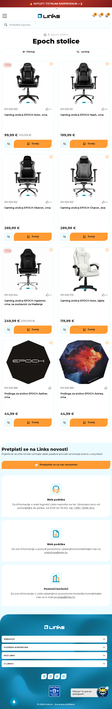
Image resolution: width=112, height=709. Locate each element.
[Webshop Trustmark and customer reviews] (54, 691)
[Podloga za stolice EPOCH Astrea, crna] (84, 384)
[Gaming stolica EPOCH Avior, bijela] (84, 291)
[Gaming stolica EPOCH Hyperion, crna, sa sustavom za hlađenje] (28, 291)
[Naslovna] (46, 34)
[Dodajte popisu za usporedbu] (8, 144)
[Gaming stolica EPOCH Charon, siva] (84, 198)
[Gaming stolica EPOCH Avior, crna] (28, 106)
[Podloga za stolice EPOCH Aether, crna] (28, 384)
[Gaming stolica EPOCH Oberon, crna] (28, 198)
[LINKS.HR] (14, 702)
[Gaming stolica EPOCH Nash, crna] (84, 106)
